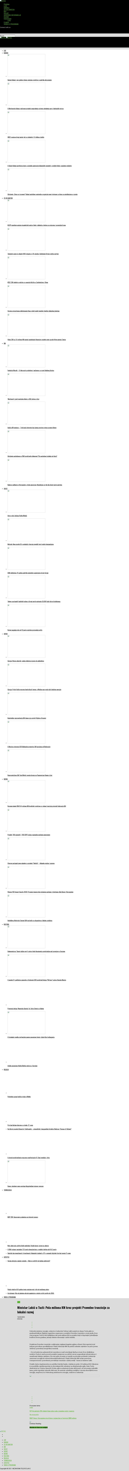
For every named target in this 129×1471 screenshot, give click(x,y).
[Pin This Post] (66, 1326)
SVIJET (6, 13)
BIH (5, 11)
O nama (6, 22)
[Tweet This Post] (66, 1324)
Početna (6, 4)
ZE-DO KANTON (9, 10)
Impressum (7, 19)
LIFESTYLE (6, 1257)
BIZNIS (6, 779)
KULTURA (6, 924)
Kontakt (6, 17)
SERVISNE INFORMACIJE (12, 15)
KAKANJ (6, 8)
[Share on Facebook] (66, 1322)
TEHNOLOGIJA (8, 1190)
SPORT (6, 634)
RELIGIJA (6, 1069)
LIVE (5, 6)
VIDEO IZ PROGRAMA (11, 24)
